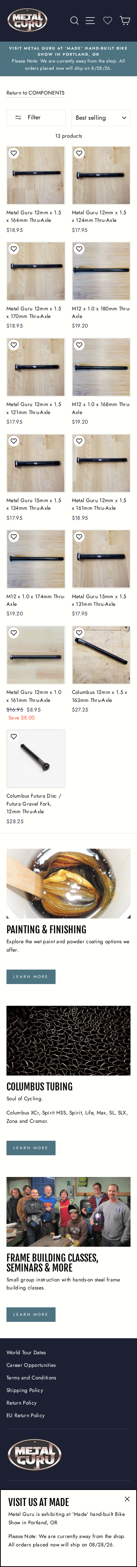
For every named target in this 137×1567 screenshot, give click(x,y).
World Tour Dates (26, 1352)
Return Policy (21, 1402)
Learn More (31, 976)
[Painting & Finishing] (68, 883)
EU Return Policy (25, 1415)
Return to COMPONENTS (35, 92)
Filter (33, 117)
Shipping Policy (24, 1390)
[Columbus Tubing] (68, 1041)
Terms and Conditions (31, 1377)
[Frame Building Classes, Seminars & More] (68, 1212)
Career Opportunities (31, 1365)
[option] (68, 58)
